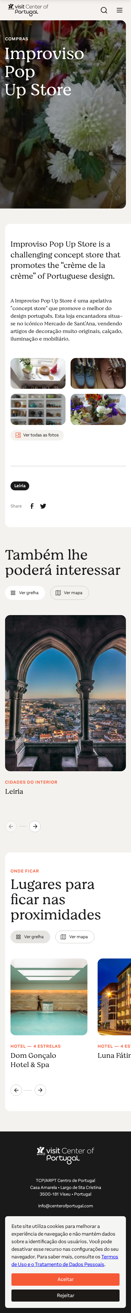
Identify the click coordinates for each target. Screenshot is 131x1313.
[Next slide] (35, 826)
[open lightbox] (38, 373)
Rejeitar (65, 1295)
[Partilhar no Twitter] (43, 506)
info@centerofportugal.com (65, 1206)
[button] (119, 10)
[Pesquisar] (104, 10)
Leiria (19, 486)
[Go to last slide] (16, 1090)
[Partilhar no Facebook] (32, 506)
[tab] (25, 593)
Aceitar (66, 1279)
